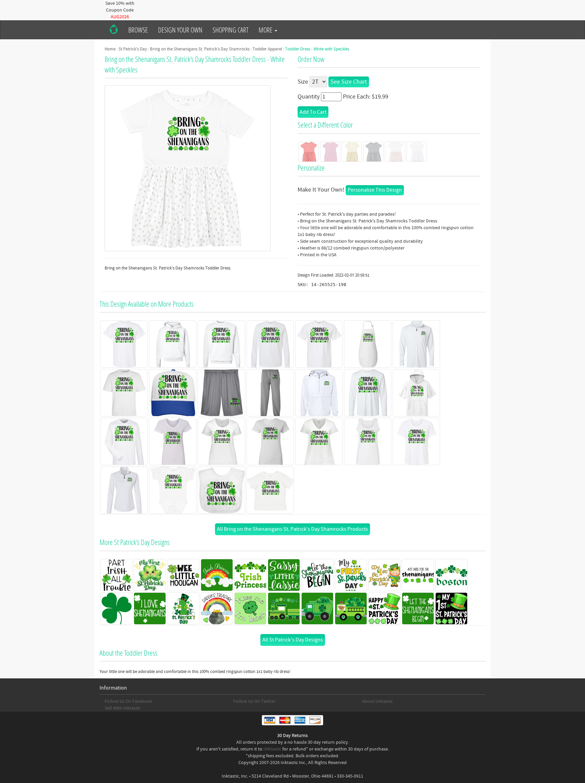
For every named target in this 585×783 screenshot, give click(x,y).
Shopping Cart (230, 29)
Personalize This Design (375, 190)
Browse (138, 29)
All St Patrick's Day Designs (292, 639)
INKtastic (272, 749)
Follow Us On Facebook (128, 701)
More (266, 29)
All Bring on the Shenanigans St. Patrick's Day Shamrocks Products (292, 529)
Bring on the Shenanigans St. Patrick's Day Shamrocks (200, 49)
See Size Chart (348, 82)
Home (110, 49)
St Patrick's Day (132, 49)
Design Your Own (180, 29)
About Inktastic (377, 701)
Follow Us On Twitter (254, 701)
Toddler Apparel (267, 49)
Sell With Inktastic (122, 708)
